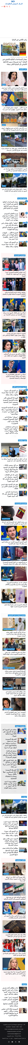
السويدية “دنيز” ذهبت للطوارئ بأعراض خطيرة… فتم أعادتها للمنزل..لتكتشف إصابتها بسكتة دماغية (15, 714)
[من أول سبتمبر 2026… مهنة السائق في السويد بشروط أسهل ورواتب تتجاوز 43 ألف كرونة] (23, 467)
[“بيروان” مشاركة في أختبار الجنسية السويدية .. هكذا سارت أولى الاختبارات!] (23, 418)
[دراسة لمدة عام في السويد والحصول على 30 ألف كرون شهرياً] (23, 493)
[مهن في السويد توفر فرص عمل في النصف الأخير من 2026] (23, 486)
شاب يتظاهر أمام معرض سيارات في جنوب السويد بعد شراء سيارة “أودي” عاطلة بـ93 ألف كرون (15, 693)
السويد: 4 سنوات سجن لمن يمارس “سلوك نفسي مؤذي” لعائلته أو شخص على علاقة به (14, 335)
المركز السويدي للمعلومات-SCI (20, 57)
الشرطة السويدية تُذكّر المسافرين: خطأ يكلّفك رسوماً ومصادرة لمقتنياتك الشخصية (10, 774)
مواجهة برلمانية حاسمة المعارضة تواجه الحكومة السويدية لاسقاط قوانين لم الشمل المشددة (14, 294)
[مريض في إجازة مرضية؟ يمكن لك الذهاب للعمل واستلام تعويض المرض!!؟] (21, 752)
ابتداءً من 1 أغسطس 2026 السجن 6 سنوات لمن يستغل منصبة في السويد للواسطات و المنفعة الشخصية (15, 376)
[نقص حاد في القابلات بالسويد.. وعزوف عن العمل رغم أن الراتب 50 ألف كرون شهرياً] (23, 476)
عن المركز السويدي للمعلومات (20, 1038)
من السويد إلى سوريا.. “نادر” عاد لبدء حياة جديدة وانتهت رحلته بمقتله (10, 244)
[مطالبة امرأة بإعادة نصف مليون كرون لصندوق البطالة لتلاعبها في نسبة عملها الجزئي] (23, 849)
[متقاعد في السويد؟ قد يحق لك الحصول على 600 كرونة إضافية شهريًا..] (21, 731)
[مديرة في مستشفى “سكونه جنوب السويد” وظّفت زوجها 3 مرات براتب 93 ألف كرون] (23, 428)
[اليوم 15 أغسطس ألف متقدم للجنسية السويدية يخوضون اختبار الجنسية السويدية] (23, 399)
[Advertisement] (14, 23)
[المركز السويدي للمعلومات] (14, 2)
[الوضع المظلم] (9, 6)
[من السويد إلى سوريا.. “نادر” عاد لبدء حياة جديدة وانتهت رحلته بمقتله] (23, 244)
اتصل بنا (11, 1038)
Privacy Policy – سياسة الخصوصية (14, 1036)
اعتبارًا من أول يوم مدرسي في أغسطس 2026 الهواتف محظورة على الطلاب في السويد (14, 355)
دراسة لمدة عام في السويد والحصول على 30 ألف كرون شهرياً (10, 494)
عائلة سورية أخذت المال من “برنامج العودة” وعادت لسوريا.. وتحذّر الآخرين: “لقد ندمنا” (15, 878)
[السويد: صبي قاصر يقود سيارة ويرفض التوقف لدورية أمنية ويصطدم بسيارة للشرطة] (23, 840)
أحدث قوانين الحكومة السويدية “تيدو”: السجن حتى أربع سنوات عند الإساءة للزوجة (15, 274)
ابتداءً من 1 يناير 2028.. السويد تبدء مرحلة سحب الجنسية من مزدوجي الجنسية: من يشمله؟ (14, 314)
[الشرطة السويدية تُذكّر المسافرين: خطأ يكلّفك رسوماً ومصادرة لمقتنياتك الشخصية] (21, 771)
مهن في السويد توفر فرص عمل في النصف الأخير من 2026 (9, 486)
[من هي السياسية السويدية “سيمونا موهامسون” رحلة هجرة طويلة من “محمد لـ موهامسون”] (23, 409)
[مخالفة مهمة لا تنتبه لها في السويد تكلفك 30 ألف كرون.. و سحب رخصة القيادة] (21, 783)
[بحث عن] (7, 6)
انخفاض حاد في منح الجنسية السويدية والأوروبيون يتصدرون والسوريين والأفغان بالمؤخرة (16, 584)
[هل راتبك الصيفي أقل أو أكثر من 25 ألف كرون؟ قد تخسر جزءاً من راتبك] (21, 762)
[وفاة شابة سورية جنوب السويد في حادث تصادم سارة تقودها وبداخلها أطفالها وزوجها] (23, 823)
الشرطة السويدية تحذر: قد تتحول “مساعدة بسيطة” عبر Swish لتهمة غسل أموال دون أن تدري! (10, 743)
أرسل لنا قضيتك (5, 1038)
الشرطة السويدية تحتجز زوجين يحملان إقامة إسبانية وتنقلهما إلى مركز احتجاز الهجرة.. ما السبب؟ (15, 672)
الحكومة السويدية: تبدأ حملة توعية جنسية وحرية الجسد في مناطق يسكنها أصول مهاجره (14, 973)
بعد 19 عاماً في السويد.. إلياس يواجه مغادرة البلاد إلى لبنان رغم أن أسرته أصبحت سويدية (15, 634)
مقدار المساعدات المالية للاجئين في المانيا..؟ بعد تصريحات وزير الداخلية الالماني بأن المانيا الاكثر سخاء (14, 61)
